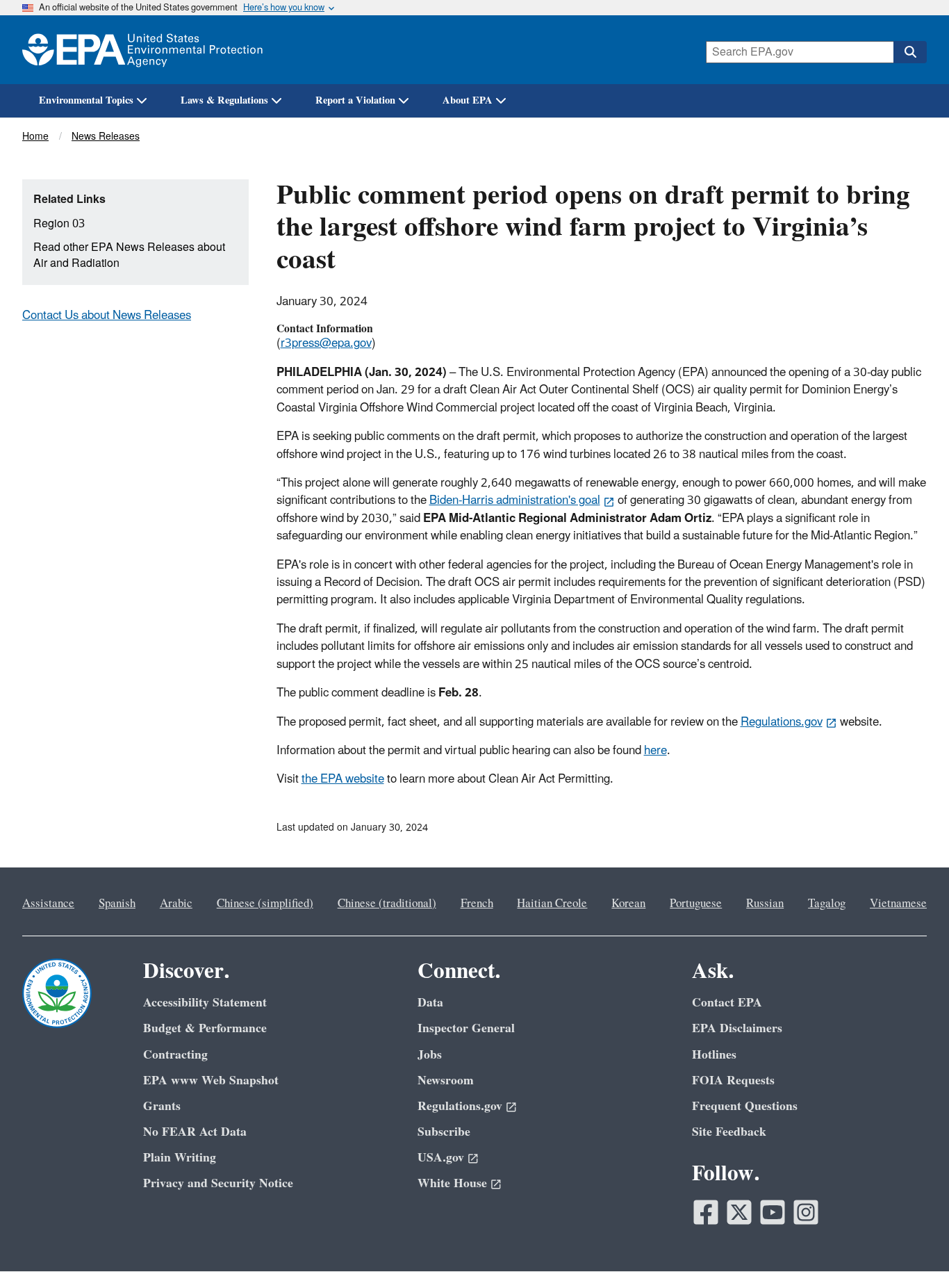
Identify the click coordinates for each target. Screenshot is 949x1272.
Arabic (176, 903)
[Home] (142, 49)
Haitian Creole (552, 903)
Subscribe (444, 1132)
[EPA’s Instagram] (806, 1212)
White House (452, 1183)
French (477, 903)
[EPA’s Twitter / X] (739, 1212)
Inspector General (466, 1028)
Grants (162, 1106)
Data (430, 1002)
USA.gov (441, 1157)
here (655, 750)
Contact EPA (727, 1002)
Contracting (175, 1054)
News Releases (106, 137)
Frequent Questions (745, 1106)
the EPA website (343, 779)
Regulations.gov (782, 722)
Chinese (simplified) (265, 903)
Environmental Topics (86, 100)
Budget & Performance (205, 1028)
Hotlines (714, 1054)
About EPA (468, 100)
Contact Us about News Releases (106, 315)
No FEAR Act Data (195, 1132)
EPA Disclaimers (737, 1028)
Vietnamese (898, 903)
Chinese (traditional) (387, 903)
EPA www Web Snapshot (211, 1080)
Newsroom (446, 1080)
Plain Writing (179, 1157)
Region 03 (59, 224)
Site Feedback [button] (729, 1132)
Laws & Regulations (224, 100)
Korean (628, 903)
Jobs (430, 1054)
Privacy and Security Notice (218, 1183)
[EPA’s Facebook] (706, 1212)
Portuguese (696, 903)
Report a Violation (355, 100)
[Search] (910, 52)
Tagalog (826, 903)
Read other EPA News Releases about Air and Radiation (129, 255)
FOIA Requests (733, 1080)
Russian (765, 903)
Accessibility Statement (205, 1002)
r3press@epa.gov (326, 343)
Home (35, 137)
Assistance (48, 903)
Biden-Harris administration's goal (514, 500)
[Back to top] (910, 1233)
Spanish (117, 903)
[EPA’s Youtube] (772, 1212)
